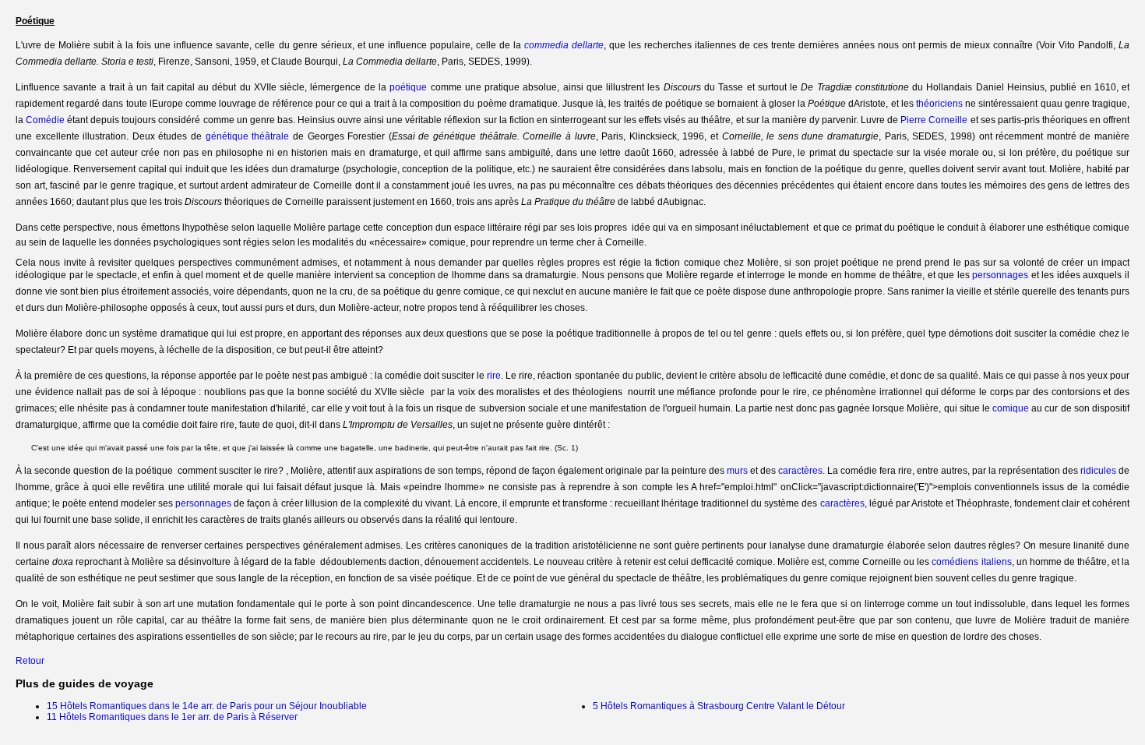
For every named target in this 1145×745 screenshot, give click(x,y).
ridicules (1098, 470)
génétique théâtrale (248, 136)
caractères (800, 470)
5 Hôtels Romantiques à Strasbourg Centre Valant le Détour (719, 706)
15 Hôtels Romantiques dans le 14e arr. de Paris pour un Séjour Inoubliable (207, 706)
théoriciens (939, 103)
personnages (1000, 275)
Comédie (45, 120)
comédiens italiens (971, 561)
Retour (30, 660)
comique (1010, 408)
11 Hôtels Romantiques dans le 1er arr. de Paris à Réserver (172, 716)
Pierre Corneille (933, 120)
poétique (408, 87)
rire (494, 375)
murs (737, 470)
